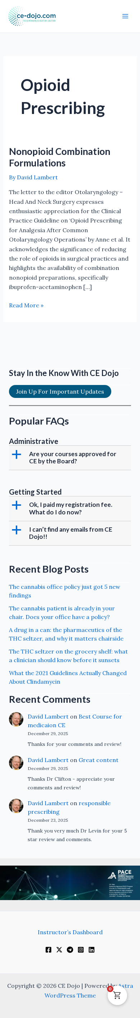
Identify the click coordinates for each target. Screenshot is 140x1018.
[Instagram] (81, 949)
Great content (98, 760)
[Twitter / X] (59, 949)
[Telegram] (70, 949)
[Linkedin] (91, 949)
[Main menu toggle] (125, 16)
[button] (70, 458)
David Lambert (48, 716)
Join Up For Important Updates (60, 391)
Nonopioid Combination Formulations (59, 157)
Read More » (26, 305)
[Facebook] (48, 949)
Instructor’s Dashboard (70, 932)
